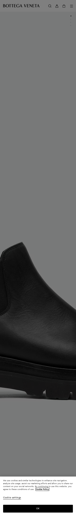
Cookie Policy (42, 489)
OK (38, 508)
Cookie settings (12, 497)
